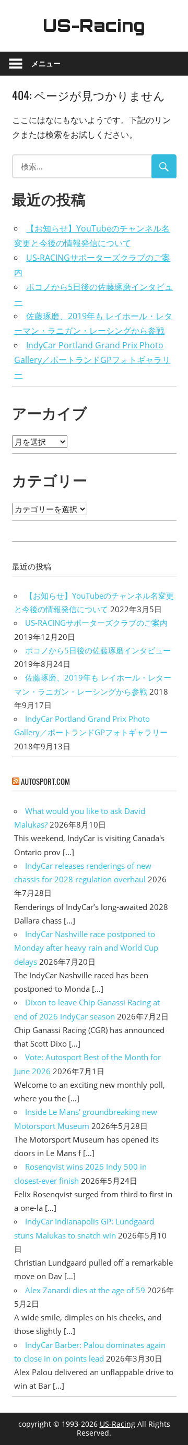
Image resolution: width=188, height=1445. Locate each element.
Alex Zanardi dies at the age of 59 (85, 1290)
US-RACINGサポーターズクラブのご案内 (96, 622)
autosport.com (45, 781)
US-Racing (94, 25)
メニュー (46, 63)
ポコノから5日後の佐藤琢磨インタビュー (98, 650)
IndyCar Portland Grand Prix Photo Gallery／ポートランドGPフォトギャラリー (92, 359)
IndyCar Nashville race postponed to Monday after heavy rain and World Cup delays (86, 948)
